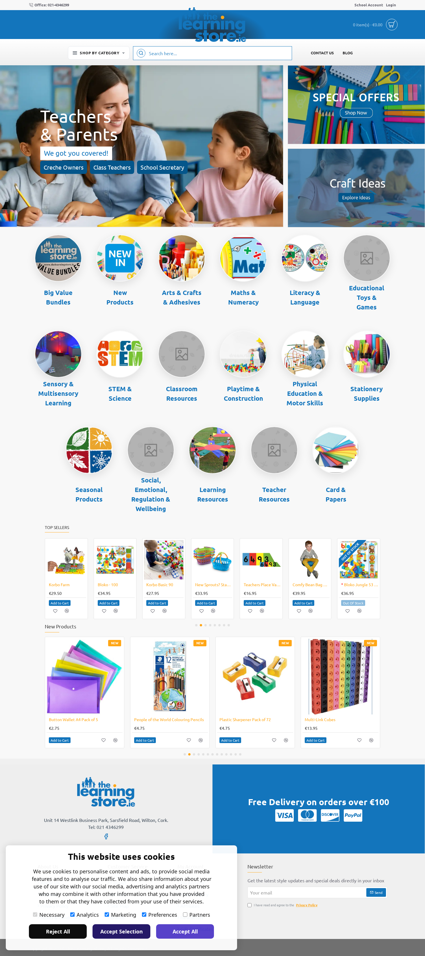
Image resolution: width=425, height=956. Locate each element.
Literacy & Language (305, 297)
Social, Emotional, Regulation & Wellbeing (150, 494)
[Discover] (330, 815)
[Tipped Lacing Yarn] (115, 560)
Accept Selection (121, 931)
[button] (60, 603)
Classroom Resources (181, 393)
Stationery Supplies (366, 393)
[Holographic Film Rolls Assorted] (255, 676)
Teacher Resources (274, 494)
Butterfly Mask (159, 584)
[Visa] (284, 815)
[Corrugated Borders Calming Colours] (66, 560)
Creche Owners (64, 167)
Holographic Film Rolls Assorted (248, 719)
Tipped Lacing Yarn (114, 584)
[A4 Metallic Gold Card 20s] (340, 676)
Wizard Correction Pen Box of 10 (213, 584)
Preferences (162, 914)
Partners (199, 914)
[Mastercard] (307, 815)
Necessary (51, 914)
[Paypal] (353, 815)
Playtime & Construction (243, 393)
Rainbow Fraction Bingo (359, 584)
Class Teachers (112, 167)
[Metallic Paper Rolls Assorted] (170, 676)
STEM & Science (120, 393)
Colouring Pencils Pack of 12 (75, 719)
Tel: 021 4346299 (106, 827)
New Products (120, 297)
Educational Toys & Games (366, 297)
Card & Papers (336, 494)
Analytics (88, 914)
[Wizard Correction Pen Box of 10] (212, 560)
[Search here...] (141, 53)
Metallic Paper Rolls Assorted (161, 719)
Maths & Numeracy (243, 297)
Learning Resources (212, 494)
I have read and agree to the (285, 905)
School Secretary (162, 167)
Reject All (58, 931)
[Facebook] (106, 836)
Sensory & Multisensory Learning (58, 393)
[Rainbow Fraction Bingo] (358, 560)
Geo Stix (251, 584)
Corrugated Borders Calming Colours (67, 584)
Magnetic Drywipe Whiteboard (311, 584)
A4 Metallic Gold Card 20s (328, 719)
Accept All (185, 931)
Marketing (123, 914)
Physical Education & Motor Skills (305, 393)
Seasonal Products (89, 494)
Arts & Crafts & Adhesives (182, 297)
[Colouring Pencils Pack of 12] (85, 676)
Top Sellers (57, 527)
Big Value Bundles (58, 297)
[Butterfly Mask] (164, 560)
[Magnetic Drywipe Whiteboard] (310, 560)
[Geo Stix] (261, 560)
